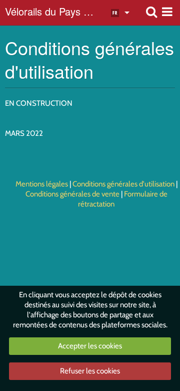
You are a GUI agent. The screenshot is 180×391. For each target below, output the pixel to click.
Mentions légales (42, 183)
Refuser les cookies (90, 370)
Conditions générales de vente (73, 194)
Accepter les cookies (90, 345)
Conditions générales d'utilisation (123, 183)
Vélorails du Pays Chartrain (51, 13)
